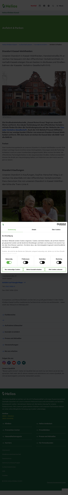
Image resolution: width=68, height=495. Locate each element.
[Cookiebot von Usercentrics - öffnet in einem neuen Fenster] (58, 224)
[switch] (25, 262)
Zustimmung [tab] (12, 229)
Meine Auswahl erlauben (34, 269)
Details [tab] (34, 229)
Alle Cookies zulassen (55, 269)
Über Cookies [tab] (56, 229)
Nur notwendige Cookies (12, 269)
